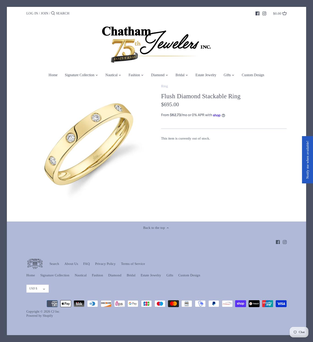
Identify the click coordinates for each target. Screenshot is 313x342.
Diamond (114, 275)
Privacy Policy (105, 264)
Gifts (169, 275)
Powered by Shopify (39, 315)
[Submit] (53, 13)
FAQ (86, 264)
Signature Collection (54, 275)
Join (44, 13)
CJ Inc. (55, 311)
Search (54, 264)
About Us (71, 264)
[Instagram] (264, 13)
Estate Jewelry (151, 275)
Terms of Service (133, 264)
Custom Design (189, 275)
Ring (164, 86)
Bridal (131, 275)
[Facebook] (257, 13)
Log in (32, 13)
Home (30, 275)
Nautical (81, 275)
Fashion (97, 275)
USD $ (33, 288)
